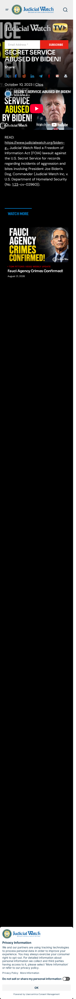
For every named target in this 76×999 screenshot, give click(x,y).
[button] (7, 9)
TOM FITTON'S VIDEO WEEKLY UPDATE (29, 266)
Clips (39, 84)
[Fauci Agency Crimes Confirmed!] (39, 244)
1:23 (15, 184)
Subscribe (56, 45)
